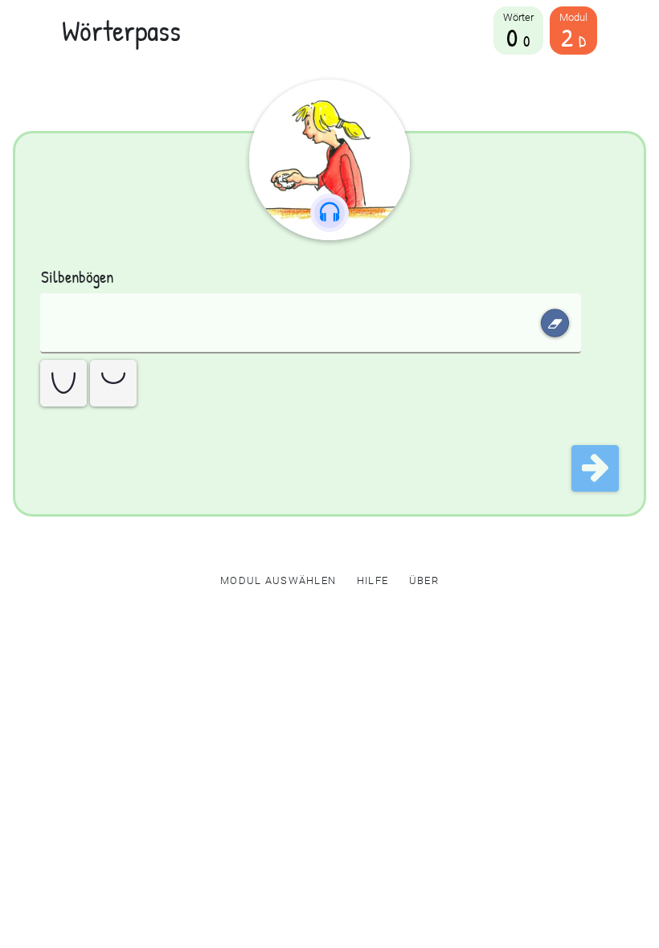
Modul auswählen (278, 580)
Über (424, 580)
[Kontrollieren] (595, 468)
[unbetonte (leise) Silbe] (113, 383)
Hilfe (372, 580)
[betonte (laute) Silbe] (63, 383)
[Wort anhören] (329, 160)
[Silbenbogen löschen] (555, 323)
